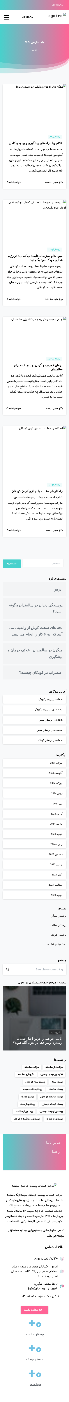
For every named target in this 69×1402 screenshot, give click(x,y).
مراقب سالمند (31, 1067)
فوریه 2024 (57, 834)
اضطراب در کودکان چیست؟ (41, 672)
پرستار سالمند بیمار (32, 1089)
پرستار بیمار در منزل (35, 1082)
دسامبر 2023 (56, 854)
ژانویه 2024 (56, 844)
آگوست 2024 (56, 773)
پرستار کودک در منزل (52, 1104)
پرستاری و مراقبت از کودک (27, 1119)
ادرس (58, 589)
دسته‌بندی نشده (56, 944)
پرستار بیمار (46, 719)
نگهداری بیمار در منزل (51, 1074)
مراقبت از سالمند (54, 1067)
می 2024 (58, 803)
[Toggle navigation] (6, 17)
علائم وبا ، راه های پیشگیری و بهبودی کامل (36, 143)
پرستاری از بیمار (27, 1104)
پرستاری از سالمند (24, 1111)
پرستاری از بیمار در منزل (51, 1111)
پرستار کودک (45, 699)
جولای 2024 (56, 783)
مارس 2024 (56, 823)
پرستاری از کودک (54, 1119)
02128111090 (57, 5)
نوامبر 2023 (56, 864)
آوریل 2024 (57, 813)
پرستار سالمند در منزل (51, 1097)
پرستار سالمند (57, 925)
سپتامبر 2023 (56, 884)
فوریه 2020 (57, 895)
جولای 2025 (56, 763)
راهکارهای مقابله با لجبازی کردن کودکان (37, 491)
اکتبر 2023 (57, 874)
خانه (34, 49)
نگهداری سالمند (25, 1074)
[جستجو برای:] (43, 563)
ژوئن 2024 (57, 793)
